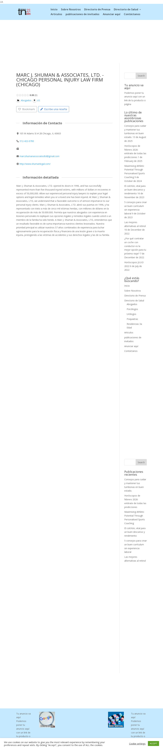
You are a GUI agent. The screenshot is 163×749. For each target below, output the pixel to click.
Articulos (56, 14)
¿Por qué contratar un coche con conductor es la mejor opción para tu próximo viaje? (135, 246)
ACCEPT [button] (153, 743)
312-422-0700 (27, 141)
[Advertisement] (81, 41)
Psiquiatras (132, 318)
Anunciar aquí (111, 14)
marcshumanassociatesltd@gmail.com (39, 156)
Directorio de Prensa (97, 9)
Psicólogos (132, 309)
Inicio (54, 9)
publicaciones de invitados (82, 14)
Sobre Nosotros (71, 9)
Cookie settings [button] (137, 743)
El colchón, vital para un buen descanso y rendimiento (134, 189)
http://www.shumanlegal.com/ (35, 163)
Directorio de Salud (126, 9)
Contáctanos (132, 14)
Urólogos (131, 314)
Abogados (132, 304)
